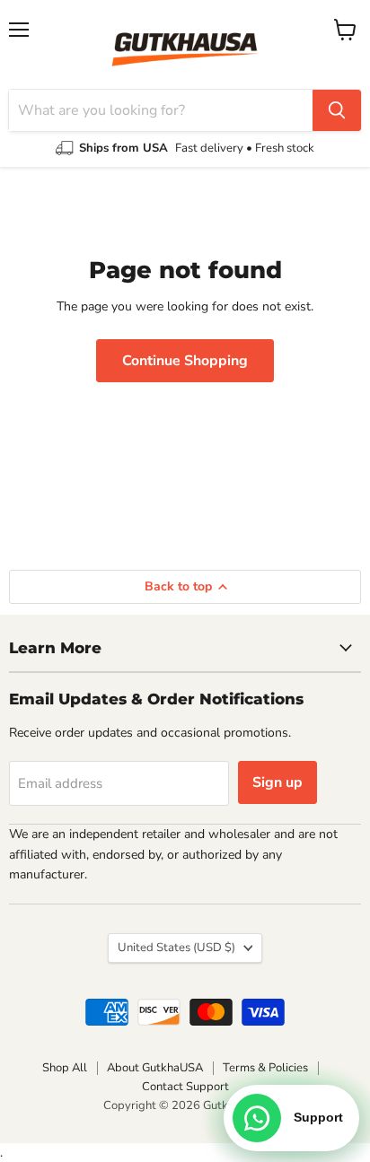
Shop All (64, 1068)
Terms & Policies (265, 1068)
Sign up (277, 782)
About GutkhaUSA (155, 1068)
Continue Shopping (185, 361)
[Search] (337, 110)
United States (176, 947)
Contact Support (185, 1087)
